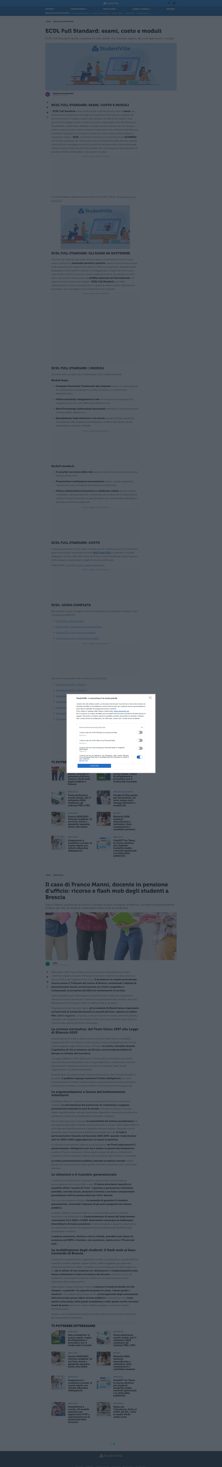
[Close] (151, 698)
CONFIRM (94, 766)
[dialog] (111, 733)
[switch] (140, 732)
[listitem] (111, 727)
